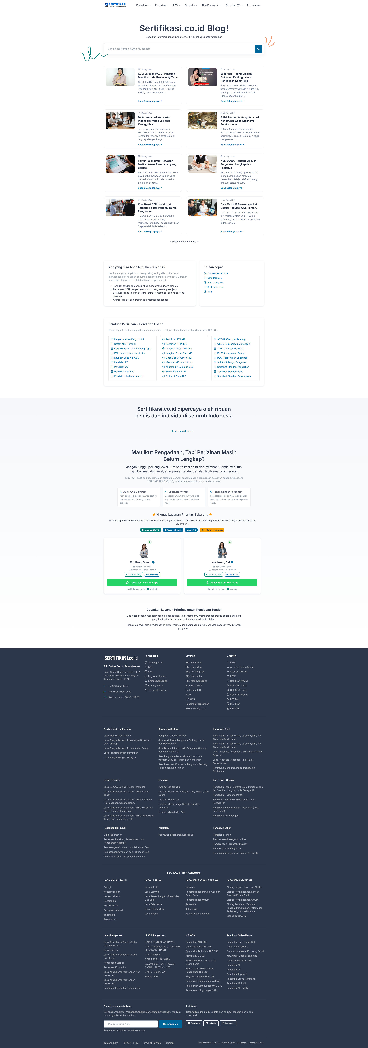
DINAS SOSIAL (153, 954)
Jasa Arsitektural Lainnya (117, 735)
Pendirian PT (121, 362)
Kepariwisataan (112, 891)
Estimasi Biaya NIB (176, 376)
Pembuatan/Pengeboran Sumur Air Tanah (235, 853)
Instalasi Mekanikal (168, 799)
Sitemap (169, 1042)
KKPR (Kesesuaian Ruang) (231, 353)
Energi (107, 887)
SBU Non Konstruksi (196, 680)
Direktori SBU (214, 277)
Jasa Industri (151, 887)
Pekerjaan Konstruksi (115, 967)
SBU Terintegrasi (195, 671)
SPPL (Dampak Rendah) (230, 348)
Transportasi (110, 919)
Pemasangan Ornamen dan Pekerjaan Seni (127, 847)
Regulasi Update (157, 676)
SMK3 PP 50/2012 (196, 708)
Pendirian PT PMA (175, 339)
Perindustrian (111, 905)
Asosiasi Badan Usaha (242, 667)
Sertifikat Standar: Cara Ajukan (234, 376)
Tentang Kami (155, 662)
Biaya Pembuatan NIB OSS (200, 976)
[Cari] (258, 49)
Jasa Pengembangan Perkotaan (121, 752)
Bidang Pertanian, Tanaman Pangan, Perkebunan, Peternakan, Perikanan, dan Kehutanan (245, 908)
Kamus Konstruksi (157, 680)
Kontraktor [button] (142, 5)
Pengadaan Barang (114, 962)
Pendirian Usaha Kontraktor (129, 376)
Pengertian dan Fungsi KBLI (129, 339)
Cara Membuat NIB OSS (198, 946)
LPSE (233, 676)
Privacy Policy (156, 685)
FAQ (209, 291)
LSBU (233, 662)
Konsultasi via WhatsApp (144, 582)
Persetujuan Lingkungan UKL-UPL (204, 985)
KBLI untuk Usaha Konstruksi (129, 353)
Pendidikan (110, 900)
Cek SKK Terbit (238, 685)
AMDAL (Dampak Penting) (231, 339)
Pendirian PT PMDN (176, 343)
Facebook (195, 1023)
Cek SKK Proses (239, 694)
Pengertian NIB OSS (196, 942)
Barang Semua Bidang (198, 913)
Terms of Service (157, 690)
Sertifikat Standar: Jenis (230, 371)
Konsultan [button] (160, 5)
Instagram (229, 1023)
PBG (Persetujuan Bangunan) (232, 357)
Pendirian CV (121, 366)
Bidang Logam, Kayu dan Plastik (244, 887)
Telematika (109, 914)
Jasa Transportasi (154, 909)
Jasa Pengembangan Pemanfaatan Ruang (126, 748)
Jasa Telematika (153, 904)
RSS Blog (235, 699)
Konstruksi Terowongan (225, 815)
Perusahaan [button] (253, 5)
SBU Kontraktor (194, 662)
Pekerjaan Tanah (222, 834)
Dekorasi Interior (113, 834)
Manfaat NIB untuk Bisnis (179, 362)
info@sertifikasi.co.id (119, 691)
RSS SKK (235, 708)
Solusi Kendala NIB (176, 371)
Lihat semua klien (181, 431)
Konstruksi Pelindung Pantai (228, 794)
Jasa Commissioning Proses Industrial (124, 786)
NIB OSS (190, 699)
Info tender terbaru (217, 273)
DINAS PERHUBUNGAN (157, 959)
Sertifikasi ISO (193, 690)
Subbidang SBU (215, 282)
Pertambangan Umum (197, 899)
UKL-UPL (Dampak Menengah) (234, 343)
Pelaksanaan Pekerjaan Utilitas (229, 839)
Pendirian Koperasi (124, 371)
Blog (150, 671)
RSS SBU (235, 703)
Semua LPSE (151, 976)
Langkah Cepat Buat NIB (179, 353)
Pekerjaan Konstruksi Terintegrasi (122, 988)
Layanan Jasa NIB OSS (126, 357)
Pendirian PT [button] (233, 5)
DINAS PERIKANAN (155, 971)
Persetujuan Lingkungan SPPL (202, 990)
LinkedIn (212, 1023)
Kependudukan (112, 896)
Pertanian (191, 904)
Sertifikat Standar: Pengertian (233, 366)
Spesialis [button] (190, 5)
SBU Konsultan (194, 667)
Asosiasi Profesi (238, 671)
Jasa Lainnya (152, 891)
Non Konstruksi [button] (210, 5)
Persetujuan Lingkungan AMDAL (203, 981)
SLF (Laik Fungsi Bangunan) (232, 362)
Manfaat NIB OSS (195, 955)
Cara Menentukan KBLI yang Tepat (133, 348)
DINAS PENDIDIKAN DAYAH (160, 942)
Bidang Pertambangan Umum (242, 899)
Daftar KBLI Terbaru (125, 343)
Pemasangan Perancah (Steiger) (230, 843)
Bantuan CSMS (194, 685)
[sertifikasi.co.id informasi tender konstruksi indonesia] (115, 5)
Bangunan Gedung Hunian (172, 735)
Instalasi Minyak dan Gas (171, 812)
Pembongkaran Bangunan (227, 848)
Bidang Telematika (237, 915)
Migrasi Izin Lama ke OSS (179, 366)
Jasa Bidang (151, 913)
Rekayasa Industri (113, 910)
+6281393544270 (118, 685)
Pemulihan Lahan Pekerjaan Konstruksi (124, 856)
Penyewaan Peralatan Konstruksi (175, 834)
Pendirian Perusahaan (197, 703)
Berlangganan (170, 1024)
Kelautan (190, 887)
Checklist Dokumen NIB (178, 357)
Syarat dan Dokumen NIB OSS (202, 951)
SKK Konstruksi (215, 287)
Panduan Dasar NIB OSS (179, 348)
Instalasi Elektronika (169, 786)
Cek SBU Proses (239, 680)
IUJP (188, 694)
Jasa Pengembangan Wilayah (120, 757)
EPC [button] (175, 5)
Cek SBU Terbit (238, 690)
